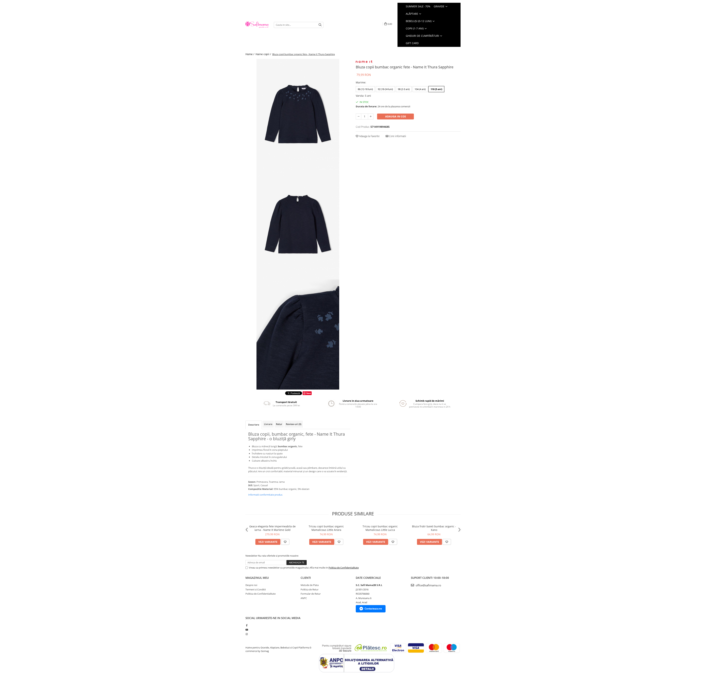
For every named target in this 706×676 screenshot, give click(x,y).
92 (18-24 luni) (385, 89)
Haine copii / (264, 54)
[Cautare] (320, 25)
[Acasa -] (256, 25)
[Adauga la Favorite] (285, 542)
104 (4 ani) (420, 89)
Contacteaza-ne (373, 608)
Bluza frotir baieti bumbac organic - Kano (434, 528)
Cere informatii (397, 136)
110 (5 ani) (436, 89)
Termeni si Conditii (255, 589)
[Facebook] (246, 625)
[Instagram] (246, 634)
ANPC (304, 598)
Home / (250, 54)
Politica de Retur (309, 589)
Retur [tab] (279, 424)
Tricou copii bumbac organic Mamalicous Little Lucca (380, 528)
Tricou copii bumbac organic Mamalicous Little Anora (326, 528)
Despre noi (251, 585)
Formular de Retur (311, 593)
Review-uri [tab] (293, 424)
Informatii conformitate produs (265, 494)
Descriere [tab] (253, 424)
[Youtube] (246, 629)
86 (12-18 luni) (365, 89)
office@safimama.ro (428, 585)
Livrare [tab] (268, 424)
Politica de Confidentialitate (344, 567)
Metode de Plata (310, 585)
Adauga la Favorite (369, 136)
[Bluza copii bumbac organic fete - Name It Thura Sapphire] (297, 114)
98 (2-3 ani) (404, 89)
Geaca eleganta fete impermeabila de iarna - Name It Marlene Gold (272, 528)
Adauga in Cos (395, 116)
